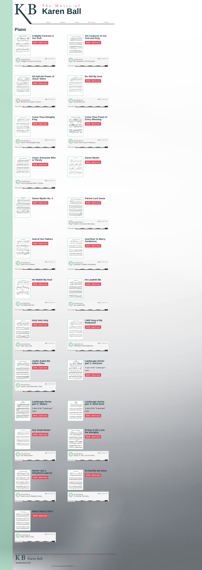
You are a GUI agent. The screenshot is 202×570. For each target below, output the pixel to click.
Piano (77, 22)
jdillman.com (76, 566)
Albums (62, 22)
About (48, 22)
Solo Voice (91, 22)
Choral (106, 22)
